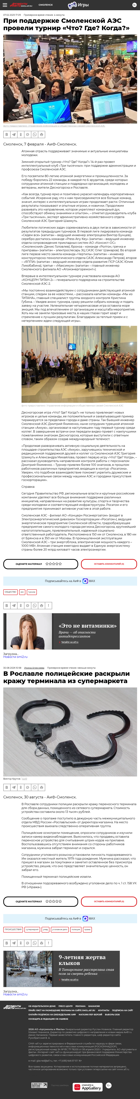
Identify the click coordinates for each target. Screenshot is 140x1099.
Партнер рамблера (60, 1085)
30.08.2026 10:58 (12, 667)
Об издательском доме (42, 1006)
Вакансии (94, 1006)
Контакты (103, 1010)
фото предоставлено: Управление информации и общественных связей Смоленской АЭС (54, 125)
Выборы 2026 (112, 1014)
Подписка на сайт (122, 1010)
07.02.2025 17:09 (12, 15)
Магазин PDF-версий (90, 1014)
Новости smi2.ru (15, 657)
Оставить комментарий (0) (109, 564)
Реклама (80, 1006)
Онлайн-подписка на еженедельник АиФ (52, 1014)
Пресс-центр (66, 1006)
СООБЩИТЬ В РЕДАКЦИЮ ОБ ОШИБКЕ (48, 1019)
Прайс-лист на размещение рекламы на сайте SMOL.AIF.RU (61, 1010)
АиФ (24, 778)
